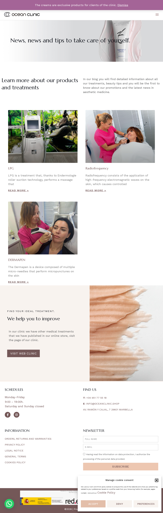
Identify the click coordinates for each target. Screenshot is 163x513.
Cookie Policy (106, 492)
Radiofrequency (96, 168)
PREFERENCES (146, 504)
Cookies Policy (15, 462)
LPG (11, 168)
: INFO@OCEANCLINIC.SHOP (101, 403)
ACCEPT (93, 504)
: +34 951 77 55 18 (94, 397)
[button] (156, 480)
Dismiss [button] (122, 5)
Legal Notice (14, 450)
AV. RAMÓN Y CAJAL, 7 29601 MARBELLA (108, 409)
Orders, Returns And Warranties (28, 438)
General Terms (15, 456)
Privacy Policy (15, 444)
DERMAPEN (16, 260)
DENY (119, 504)
